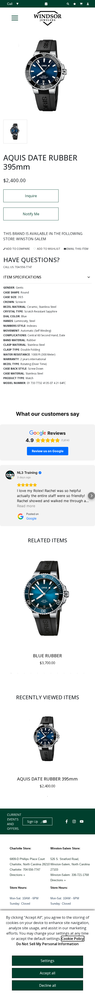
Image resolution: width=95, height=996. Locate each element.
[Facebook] (67, 821)
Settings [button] (47, 960)
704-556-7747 (23, 267)
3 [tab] (24, 673)
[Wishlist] (75, 3)
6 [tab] (44, 673)
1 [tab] (11, 673)
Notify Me (31, 214)
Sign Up (32, 821)
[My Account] (88, 3)
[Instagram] (74, 821)
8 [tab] (57, 673)
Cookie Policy (72, 938)
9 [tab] (64, 673)
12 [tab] (84, 673)
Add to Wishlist (48, 248)
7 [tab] (51, 673)
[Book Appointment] (45, 4)
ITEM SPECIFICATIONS (22, 277)
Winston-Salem (31, 238)
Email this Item (77, 248)
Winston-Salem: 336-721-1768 (69, 875)
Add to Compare (18, 248)
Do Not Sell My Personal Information (47, 943)
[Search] (68, 3)
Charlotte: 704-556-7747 (25, 869)
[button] (14, 18)
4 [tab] (31, 673)
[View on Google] (10, 475)
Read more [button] (26, 506)
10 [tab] (70, 673)
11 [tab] (77, 673)
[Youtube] (82, 821)
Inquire (31, 195)
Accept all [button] (47, 973)
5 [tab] (37, 673)
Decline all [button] (47, 985)
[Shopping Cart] (82, 3)
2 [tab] (17, 673)
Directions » (17, 875)
